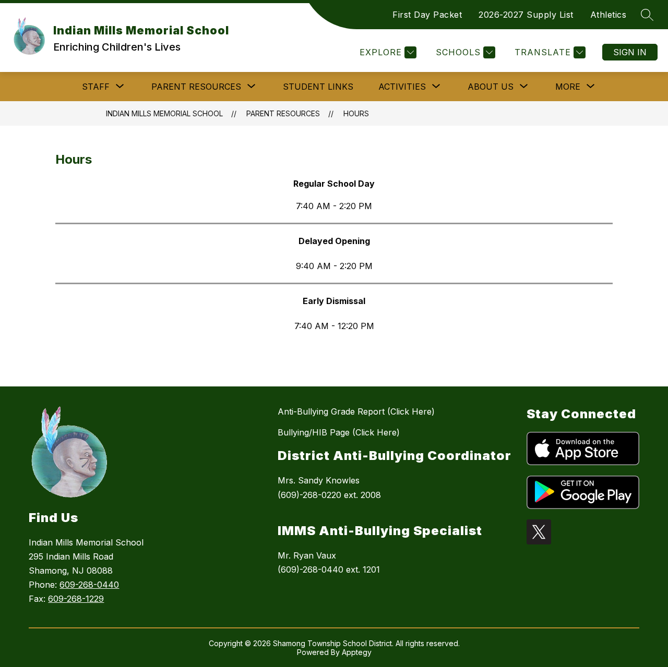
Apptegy (357, 652)
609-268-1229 (76, 598)
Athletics (608, 14)
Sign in (630, 52)
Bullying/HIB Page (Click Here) (339, 432)
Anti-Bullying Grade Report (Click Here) (356, 411)
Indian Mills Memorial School (164, 113)
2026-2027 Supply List (526, 14)
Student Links (318, 86)
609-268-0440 (89, 584)
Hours (356, 113)
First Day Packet (427, 14)
